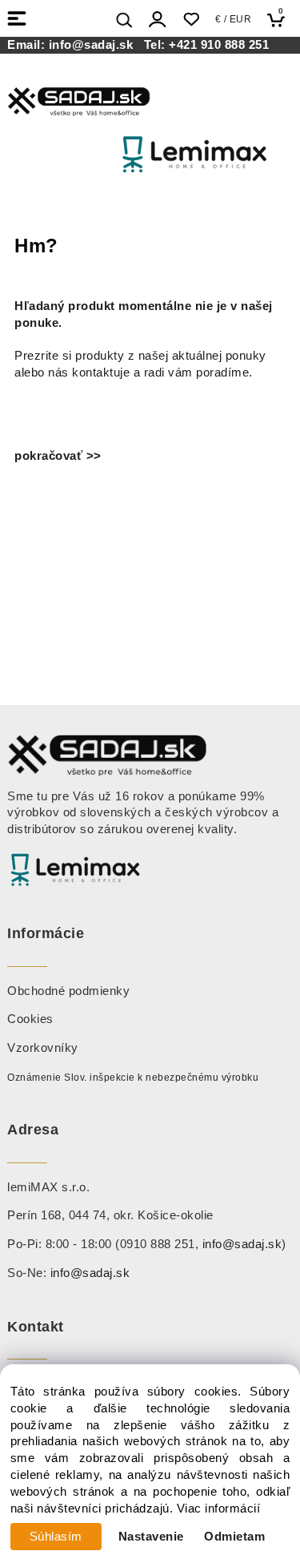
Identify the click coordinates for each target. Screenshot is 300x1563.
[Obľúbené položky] (190, 20)
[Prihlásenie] (157, 20)
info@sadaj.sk (95, 44)
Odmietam (234, 1536)
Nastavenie (151, 1536)
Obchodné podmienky (68, 991)
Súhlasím (56, 1536)
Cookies (30, 1019)
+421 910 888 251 (219, 44)
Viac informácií (219, 1508)
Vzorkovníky (42, 1047)
